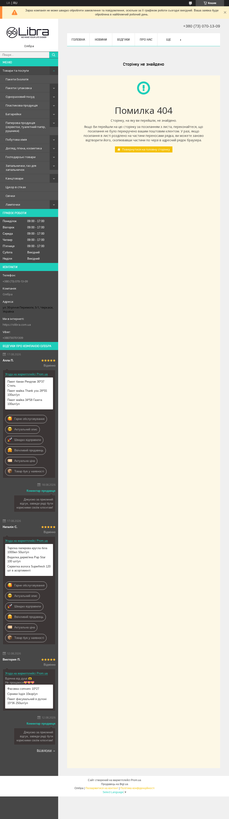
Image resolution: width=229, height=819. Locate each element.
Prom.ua (136, 780)
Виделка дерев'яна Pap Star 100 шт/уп (26, 559)
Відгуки (123, 39)
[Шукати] (53, 55)
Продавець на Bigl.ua (114, 784)
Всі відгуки (44, 750)
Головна (78, 39)
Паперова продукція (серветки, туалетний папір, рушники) (26, 127)
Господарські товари (21, 157)
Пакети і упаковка (19, 88)
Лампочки (13, 204)
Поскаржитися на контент (101, 788)
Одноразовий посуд (20, 97)
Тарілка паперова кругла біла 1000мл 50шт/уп (27, 550)
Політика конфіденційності (137, 788)
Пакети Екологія (17, 79)
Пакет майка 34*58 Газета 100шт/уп (24, 402)
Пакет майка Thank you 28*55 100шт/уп (27, 392)
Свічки (10, 196)
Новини (101, 39)
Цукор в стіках (16, 187)
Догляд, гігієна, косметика (24, 148)
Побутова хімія (16, 140)
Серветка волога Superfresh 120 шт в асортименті (29, 568)
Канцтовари (14, 178)
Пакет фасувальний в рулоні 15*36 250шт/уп (27, 701)
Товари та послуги (16, 71)
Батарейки (13, 114)
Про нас (146, 39)
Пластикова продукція (22, 105)
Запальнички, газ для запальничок (21, 168)
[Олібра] (29, 33)
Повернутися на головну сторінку (146, 149)
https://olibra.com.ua (17, 325)
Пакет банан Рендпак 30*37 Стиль (25, 383)
